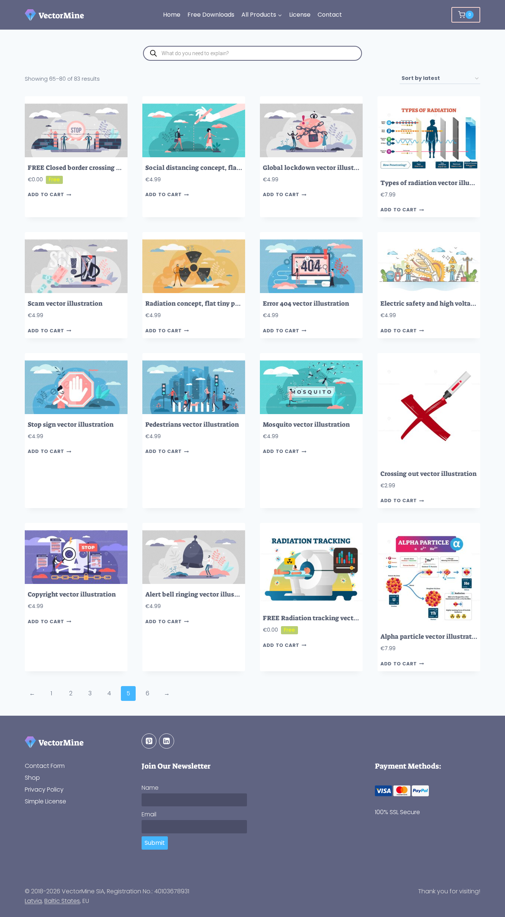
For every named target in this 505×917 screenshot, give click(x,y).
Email (149, 814)
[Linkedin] (166, 741)
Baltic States (62, 901)
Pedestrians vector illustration (192, 424)
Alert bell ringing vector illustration (200, 594)
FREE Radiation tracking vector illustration (330, 618)
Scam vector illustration (65, 303)
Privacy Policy (44, 789)
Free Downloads (210, 14)
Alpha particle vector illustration (431, 636)
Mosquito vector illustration (306, 424)
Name (150, 787)
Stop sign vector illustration (70, 424)
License (300, 14)
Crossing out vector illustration (428, 474)
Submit (155, 843)
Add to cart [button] (46, 195)
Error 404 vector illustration (306, 303)
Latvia (33, 901)
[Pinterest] (149, 741)
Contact (330, 14)
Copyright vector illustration (72, 594)
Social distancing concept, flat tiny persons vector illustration (240, 168)
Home (171, 14)
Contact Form (45, 766)
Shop (32, 777)
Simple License (45, 801)
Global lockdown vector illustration (318, 168)
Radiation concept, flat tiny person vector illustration (227, 303)
